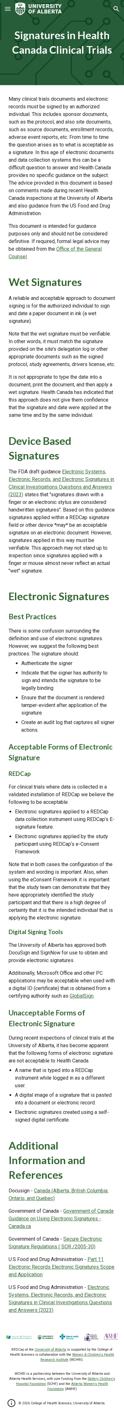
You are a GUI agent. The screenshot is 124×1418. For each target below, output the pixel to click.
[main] (62, 42)
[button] (7, 8)
